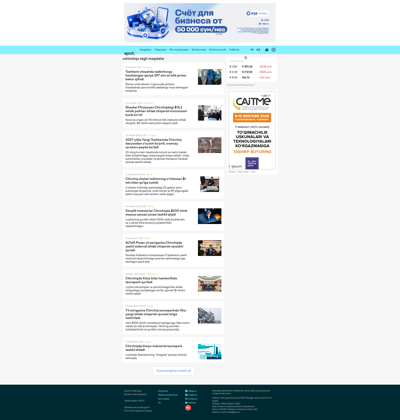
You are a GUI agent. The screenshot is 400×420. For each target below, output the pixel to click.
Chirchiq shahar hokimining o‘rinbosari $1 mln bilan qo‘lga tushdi (155, 180)
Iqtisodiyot (147, 67)
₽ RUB (233, 77)
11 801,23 (247, 66)
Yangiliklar (146, 49)
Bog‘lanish (163, 391)
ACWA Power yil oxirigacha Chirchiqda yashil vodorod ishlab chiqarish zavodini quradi (154, 246)
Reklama (232, 172)
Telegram (192, 391)
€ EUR (233, 72)
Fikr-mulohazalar (179, 49)
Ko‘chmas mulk (217, 49)
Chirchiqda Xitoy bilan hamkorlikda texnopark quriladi (151, 280)
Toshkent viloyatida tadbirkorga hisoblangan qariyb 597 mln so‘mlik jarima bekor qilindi (155, 75)
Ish (159, 403)
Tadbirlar (234, 49)
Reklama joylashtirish (168, 395)
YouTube (192, 403)
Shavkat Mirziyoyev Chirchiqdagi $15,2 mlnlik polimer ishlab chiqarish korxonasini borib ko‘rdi (156, 111)
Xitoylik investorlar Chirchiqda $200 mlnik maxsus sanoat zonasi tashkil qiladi (156, 212)
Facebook (192, 395)
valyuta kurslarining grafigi (240, 85)
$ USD (233, 66)
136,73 (246, 77)
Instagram (193, 399)
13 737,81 (247, 72)
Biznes (150, 174)
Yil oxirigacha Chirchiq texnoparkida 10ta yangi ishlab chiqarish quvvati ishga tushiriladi (155, 314)
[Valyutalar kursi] (266, 50)
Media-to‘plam (243, 172)
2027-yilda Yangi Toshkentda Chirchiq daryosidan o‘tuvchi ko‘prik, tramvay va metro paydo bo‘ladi (153, 143)
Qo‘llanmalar (199, 49)
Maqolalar (160, 49)
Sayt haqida (163, 399)
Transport (152, 135)
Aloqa (252, 172)
